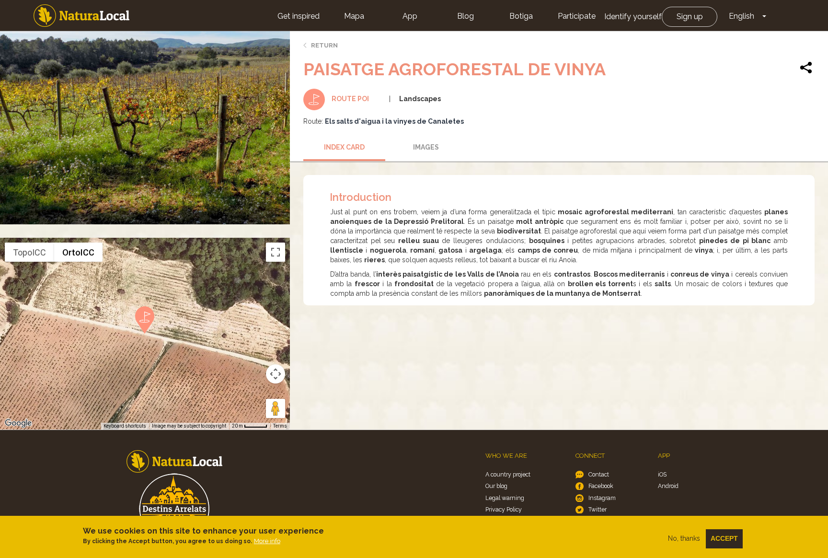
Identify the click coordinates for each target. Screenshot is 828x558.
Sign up (690, 16)
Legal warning (504, 497)
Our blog (496, 485)
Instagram (602, 497)
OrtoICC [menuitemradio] (78, 252)
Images (426, 147)
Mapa (354, 16)
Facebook (600, 485)
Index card (344, 147)
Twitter (597, 509)
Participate (577, 16)
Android (668, 485)
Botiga (521, 16)
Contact (598, 474)
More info (267, 541)
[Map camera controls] (275, 374)
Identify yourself (633, 16)
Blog (465, 16)
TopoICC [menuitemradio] (29, 252)
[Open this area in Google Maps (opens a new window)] (18, 423)
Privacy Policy (503, 509)
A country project (507, 474)
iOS (662, 474)
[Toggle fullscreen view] (275, 252)
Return (324, 45)
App (409, 16)
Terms (280, 426)
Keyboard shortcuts (125, 426)
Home (81, 15)
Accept (724, 538)
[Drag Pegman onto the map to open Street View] (275, 408)
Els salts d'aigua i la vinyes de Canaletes (394, 121)
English (741, 16)
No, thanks (684, 538)
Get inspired (298, 16)
